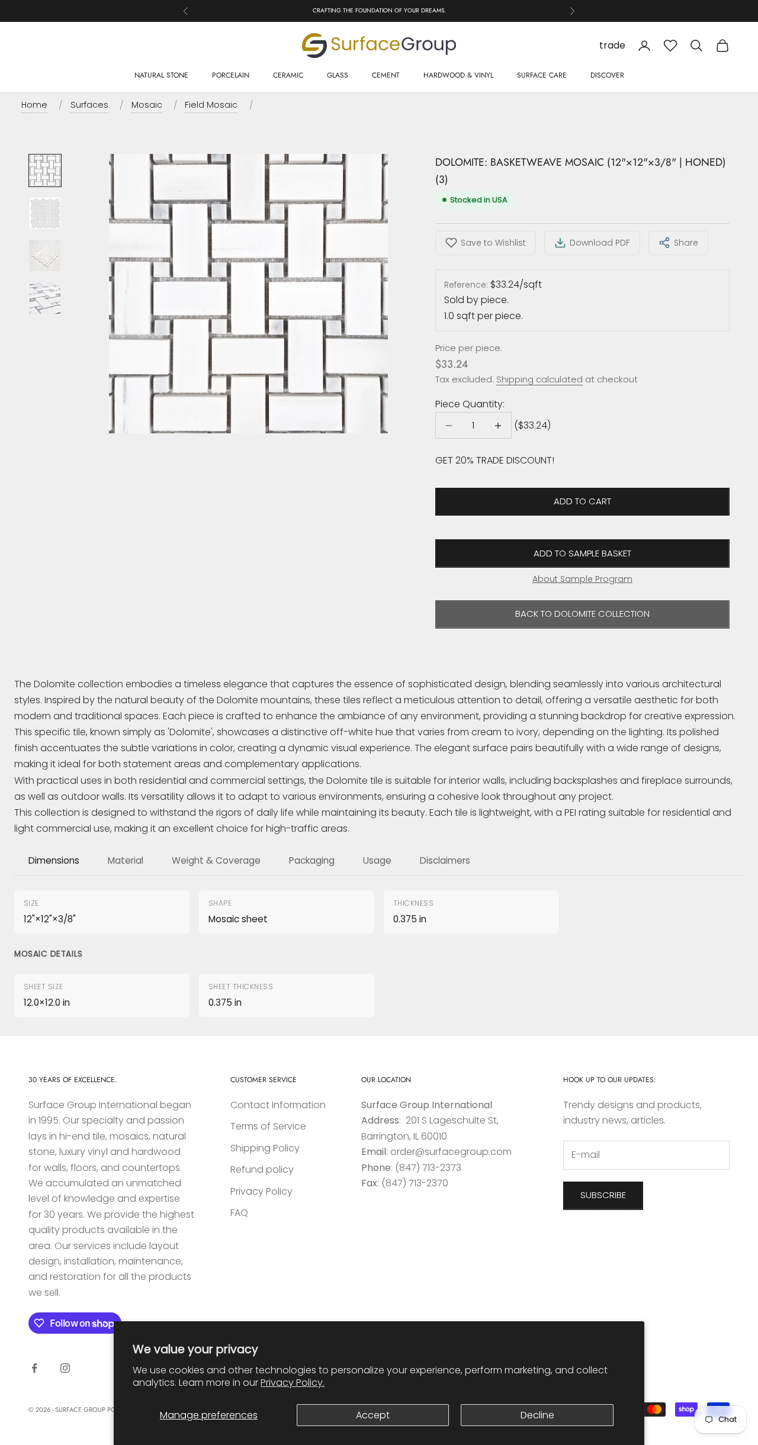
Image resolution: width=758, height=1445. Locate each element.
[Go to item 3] (45, 255)
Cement (386, 75)
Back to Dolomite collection (582, 613)
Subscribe (603, 1195)
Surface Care (542, 75)
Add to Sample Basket (582, 553)
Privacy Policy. (293, 1382)
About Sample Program (582, 579)
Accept (373, 1415)
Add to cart (582, 501)
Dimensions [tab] (53, 860)
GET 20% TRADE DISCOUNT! (494, 460)
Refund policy (262, 1169)
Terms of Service (268, 1126)
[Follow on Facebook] (34, 1368)
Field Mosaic (211, 105)
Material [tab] (125, 860)
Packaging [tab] (312, 860)
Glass (337, 75)
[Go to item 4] (45, 298)
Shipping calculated (539, 379)
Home (34, 105)
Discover (607, 75)
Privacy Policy (261, 1191)
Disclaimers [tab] (445, 860)
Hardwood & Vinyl (458, 75)
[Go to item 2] (45, 213)
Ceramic (288, 75)
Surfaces (89, 105)
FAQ (239, 1212)
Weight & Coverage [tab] (216, 860)
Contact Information (278, 1105)
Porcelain (230, 75)
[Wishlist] (670, 45)
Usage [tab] (377, 860)
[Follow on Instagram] (65, 1368)
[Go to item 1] (45, 170)
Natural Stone (161, 75)
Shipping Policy (265, 1148)
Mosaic (146, 105)
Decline (537, 1415)
